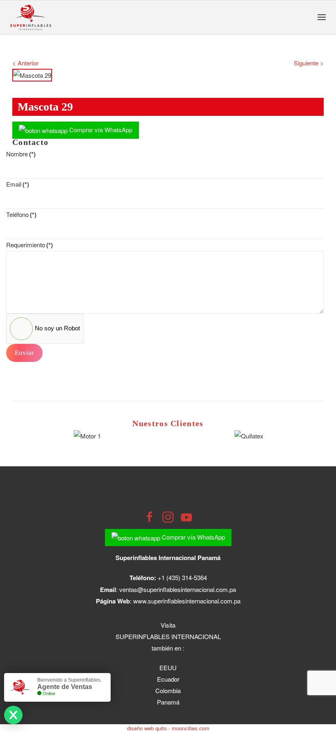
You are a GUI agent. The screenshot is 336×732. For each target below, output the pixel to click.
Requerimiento (29, 244)
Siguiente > (309, 63)
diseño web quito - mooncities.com (168, 728)
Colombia (168, 690)
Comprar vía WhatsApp (100, 129)
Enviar (24, 353)
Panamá (168, 702)
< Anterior (25, 63)
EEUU (168, 667)
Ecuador (168, 679)
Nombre (21, 153)
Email (17, 184)
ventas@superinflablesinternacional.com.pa (177, 589)
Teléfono (21, 214)
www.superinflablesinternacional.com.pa (187, 600)
